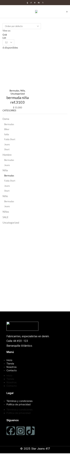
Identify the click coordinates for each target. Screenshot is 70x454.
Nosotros (11, 366)
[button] (4, 11)
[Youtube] (39, 3)
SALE (5, 217)
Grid (5, 34)
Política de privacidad (18, 404)
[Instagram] (35, 3)
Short (7, 149)
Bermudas (14, 90)
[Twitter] (31, 3)
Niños (6, 211)
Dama (6, 118)
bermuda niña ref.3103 (17, 99)
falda (6, 134)
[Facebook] (27, 3)
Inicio (9, 360)
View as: (7, 30)
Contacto (11, 370)
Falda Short (9, 139)
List (4, 37)
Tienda (10, 363)
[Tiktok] (30, 430)
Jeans (7, 144)
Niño (5, 196)
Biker (6, 129)
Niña (22, 90)
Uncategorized (18, 93)
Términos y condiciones (19, 400)
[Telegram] (42, 3)
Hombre (7, 154)
